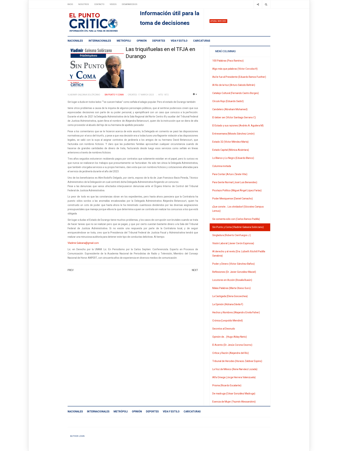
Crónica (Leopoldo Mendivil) (227, 320)
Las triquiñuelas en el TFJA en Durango (160, 52)
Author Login (77, 436)
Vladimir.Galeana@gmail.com (83, 243)
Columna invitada (221, 166)
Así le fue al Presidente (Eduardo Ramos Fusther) (239, 77)
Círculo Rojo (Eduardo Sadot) (228, 101)
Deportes (158, 41)
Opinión (142, 41)
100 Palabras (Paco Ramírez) (228, 61)
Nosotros (83, 4)
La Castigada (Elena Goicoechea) (230, 296)
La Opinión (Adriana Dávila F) (227, 304)
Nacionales (75, 41)
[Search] (266, 4)
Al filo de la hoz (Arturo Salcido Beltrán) (233, 85)
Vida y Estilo (179, 41)
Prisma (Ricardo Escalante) (226, 385)
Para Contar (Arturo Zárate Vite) (229, 174)
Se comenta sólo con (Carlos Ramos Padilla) (236, 219)
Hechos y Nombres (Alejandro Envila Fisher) (236, 312)
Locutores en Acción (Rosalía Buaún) (232, 280)
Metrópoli (124, 41)
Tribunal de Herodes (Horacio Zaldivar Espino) (237, 361)
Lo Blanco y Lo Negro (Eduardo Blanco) (233, 158)
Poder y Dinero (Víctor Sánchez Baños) (233, 264)
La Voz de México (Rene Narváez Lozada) (234, 369)
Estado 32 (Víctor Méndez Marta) (230, 142)
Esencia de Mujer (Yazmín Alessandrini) (234, 402)
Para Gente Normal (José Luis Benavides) (234, 182)
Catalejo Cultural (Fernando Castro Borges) (235, 93)
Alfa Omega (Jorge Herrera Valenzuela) (234, 377)
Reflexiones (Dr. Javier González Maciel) (234, 272)
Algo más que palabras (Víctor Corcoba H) (235, 69)
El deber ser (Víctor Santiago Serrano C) (234, 117)
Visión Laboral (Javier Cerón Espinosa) (233, 243)
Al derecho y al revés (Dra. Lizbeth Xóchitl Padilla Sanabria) (238, 254)
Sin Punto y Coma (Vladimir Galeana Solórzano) (238, 227)
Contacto (99, 4)
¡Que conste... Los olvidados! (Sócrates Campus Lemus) (238, 209)
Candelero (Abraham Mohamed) (230, 109)
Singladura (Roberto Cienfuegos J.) (231, 235)
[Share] (258, 4)
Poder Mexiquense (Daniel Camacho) (232, 198)
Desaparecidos (129, 4)
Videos (113, 4)
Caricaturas (201, 41)
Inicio (70, 4)
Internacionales (100, 41)
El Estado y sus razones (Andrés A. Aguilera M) (238, 125)
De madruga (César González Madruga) (233, 393)
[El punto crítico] (100, 22)
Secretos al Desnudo (223, 329)
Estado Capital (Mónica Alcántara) (230, 150)
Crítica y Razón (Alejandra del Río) (230, 353)
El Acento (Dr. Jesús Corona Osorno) (232, 345)
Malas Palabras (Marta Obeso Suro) (231, 288)
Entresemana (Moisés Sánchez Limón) (233, 134)
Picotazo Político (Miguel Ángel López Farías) (237, 190)
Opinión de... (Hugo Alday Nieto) (229, 337)
